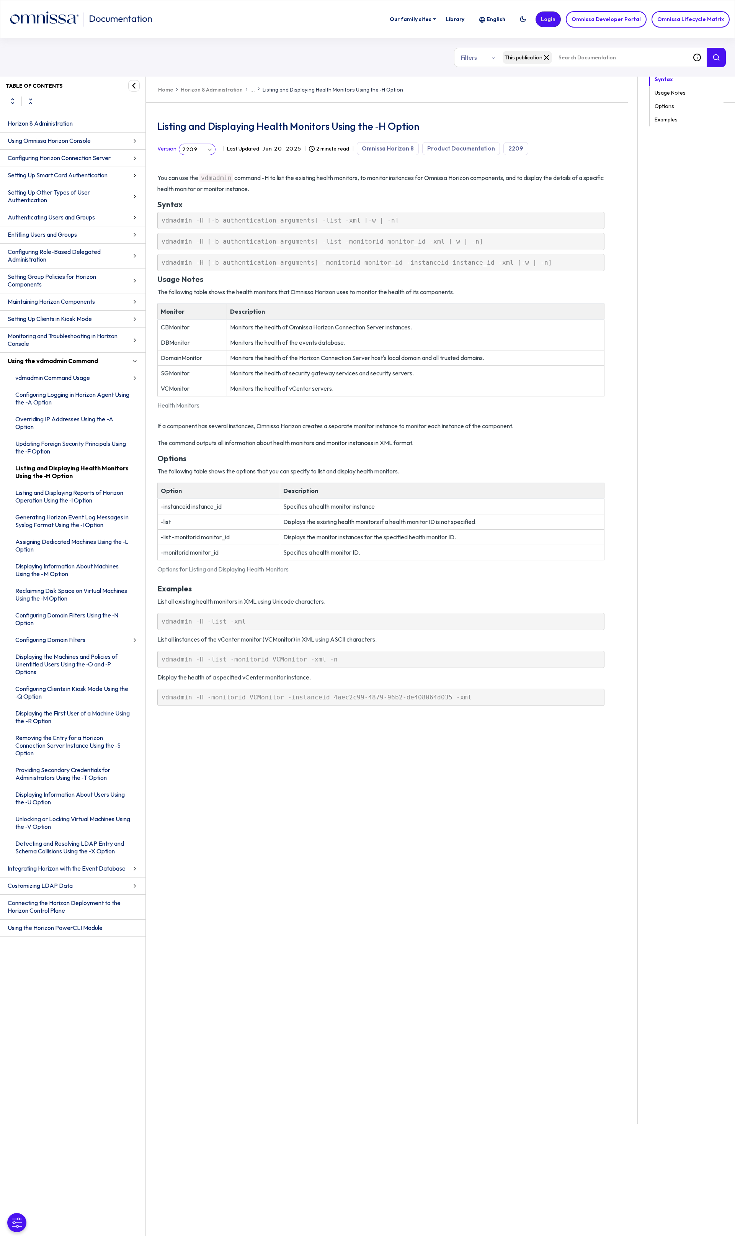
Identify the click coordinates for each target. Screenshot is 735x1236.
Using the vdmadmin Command (53, 361)
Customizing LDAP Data (40, 885)
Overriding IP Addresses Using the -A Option (64, 423)
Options (664, 106)
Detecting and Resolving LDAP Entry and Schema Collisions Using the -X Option (69, 847)
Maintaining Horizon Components (51, 301)
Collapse (30, 101)
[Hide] (134, 86)
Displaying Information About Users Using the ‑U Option (70, 798)
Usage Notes (670, 92)
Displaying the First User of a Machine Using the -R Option (72, 717)
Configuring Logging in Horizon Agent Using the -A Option (72, 398)
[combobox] (594, 57)
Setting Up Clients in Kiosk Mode (50, 319)
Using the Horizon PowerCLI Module (55, 928)
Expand (13, 101)
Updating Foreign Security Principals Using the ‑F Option (70, 447)
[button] (523, 19)
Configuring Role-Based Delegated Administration (54, 255)
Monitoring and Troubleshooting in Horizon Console (63, 339)
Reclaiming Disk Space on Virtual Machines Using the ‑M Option (71, 594)
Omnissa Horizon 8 (388, 148)
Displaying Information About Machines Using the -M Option (67, 570)
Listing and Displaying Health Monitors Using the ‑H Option (72, 472)
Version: (167, 148)
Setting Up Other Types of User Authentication (49, 196)
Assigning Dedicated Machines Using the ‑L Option (71, 545)
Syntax (664, 79)
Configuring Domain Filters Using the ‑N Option (66, 619)
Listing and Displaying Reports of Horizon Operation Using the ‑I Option (69, 496)
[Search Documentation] (716, 57)
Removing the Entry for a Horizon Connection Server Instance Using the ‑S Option (68, 745)
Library (455, 19)
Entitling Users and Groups (42, 234)
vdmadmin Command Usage (52, 377)
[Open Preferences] (16, 1222)
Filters (469, 57)
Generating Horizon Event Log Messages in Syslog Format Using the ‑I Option (72, 521)
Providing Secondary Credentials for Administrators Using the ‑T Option (62, 773)
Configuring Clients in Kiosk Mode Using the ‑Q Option (71, 692)
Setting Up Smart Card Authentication (58, 175)
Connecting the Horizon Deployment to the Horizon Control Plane (64, 906)
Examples (666, 119)
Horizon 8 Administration (40, 123)
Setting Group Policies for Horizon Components (52, 280)
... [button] (252, 89)
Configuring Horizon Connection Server (59, 158)
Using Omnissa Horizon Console (49, 140)
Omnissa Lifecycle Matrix (690, 19)
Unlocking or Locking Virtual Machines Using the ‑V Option (72, 822)
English (496, 19)
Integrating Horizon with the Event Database (67, 868)
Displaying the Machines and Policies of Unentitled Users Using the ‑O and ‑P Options (66, 664)
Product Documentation (461, 148)
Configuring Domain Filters (50, 639)
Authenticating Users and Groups (51, 217)
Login (548, 19)
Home (165, 89)
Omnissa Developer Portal (606, 19)
